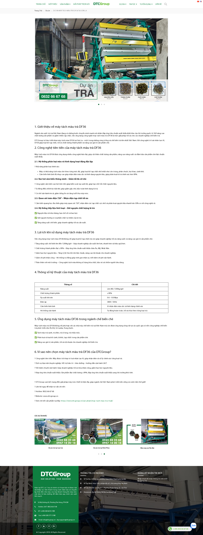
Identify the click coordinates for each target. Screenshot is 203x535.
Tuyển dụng (145, 4)
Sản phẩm (64, 4)
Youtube (44, 526)
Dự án (122, 4)
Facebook (39, 526)
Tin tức (132, 4)
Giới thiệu (52, 4)
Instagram (49, 526)
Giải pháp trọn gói (81, 4)
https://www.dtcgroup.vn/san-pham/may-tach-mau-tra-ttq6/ (87, 401)
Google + (54, 526)
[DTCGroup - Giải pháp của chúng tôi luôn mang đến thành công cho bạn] (101, 4)
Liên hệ (158, 4)
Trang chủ (41, 4)
